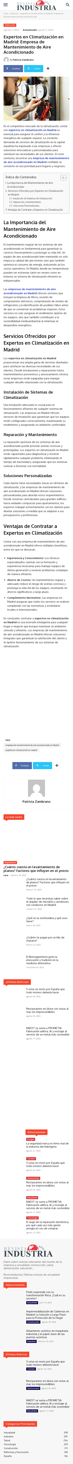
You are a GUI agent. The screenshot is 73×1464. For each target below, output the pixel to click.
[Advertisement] (36, 694)
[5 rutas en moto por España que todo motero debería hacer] (13, 995)
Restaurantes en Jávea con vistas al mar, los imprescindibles (47, 1010)
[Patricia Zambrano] (7, 59)
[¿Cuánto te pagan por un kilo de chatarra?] (13, 944)
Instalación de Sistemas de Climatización (32, 198)
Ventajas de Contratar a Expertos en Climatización (35, 209)
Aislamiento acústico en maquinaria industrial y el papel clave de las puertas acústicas (47, 1334)
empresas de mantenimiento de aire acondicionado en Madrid (32, 745)
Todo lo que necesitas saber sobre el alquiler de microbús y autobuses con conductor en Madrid (47, 902)
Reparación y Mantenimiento (27, 202)
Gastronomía (33, 1178)
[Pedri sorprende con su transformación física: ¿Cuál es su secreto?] (13, 1298)
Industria (31, 1341)
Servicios (14, 13)
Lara (6, 875)
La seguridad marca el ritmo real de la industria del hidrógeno (47, 1145)
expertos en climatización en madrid (21, 750)
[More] (48, 68)
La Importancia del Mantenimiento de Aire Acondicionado (30, 184)
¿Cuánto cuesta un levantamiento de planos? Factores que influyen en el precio (36, 869)
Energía (30, 1139)
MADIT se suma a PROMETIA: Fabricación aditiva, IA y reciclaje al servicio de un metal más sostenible (47, 1031)
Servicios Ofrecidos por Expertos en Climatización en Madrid (35, 192)
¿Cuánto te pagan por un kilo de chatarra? (45, 939)
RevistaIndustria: (13, 1274)
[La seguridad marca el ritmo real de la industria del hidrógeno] (13, 1146)
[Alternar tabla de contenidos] (62, 178)
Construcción (33, 1322)
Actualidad (32, 1197)
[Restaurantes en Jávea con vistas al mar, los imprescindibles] (13, 1015)
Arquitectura (10, 862)
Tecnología (32, 1218)
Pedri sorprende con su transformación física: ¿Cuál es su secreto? (45, 1295)
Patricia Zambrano (23, 59)
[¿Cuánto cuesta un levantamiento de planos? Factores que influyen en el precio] (36, 841)
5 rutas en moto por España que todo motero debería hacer (45, 990)
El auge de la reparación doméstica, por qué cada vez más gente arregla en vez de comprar (47, 1225)
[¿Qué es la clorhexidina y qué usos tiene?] (13, 924)
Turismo (31, 1158)
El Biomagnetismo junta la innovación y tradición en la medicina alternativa (42, 960)
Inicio (6, 13)
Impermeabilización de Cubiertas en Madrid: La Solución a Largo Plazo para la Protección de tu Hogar (47, 1314)
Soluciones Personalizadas (26, 205)
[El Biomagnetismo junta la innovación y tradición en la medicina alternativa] (13, 963)
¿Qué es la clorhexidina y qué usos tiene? (47, 919)
